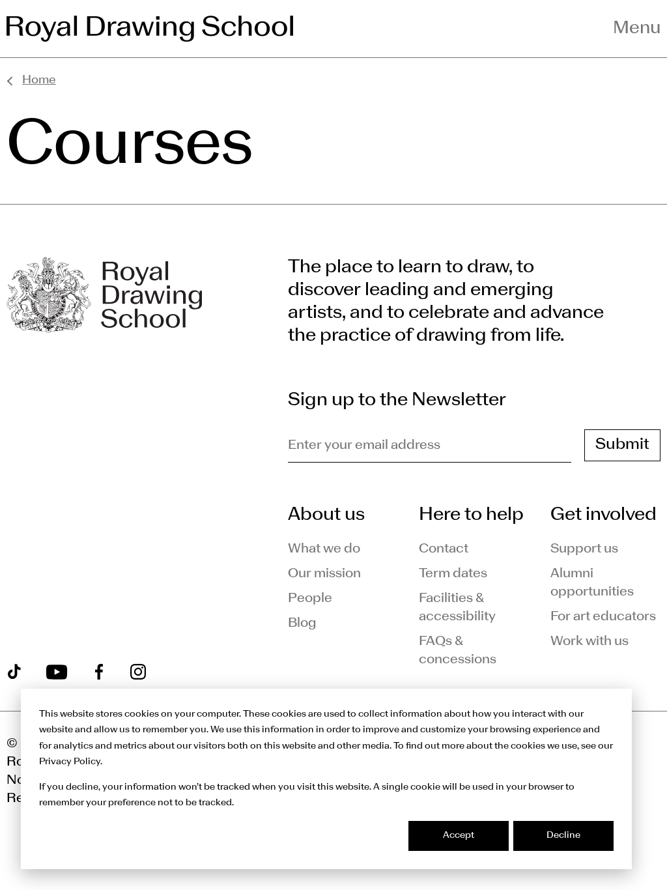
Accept (458, 835)
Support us (584, 549)
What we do (324, 549)
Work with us (589, 642)
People (310, 599)
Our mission (324, 574)
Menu (636, 28)
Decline (563, 835)
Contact (443, 549)
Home (39, 80)
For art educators (603, 617)
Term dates (453, 574)
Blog (302, 623)
